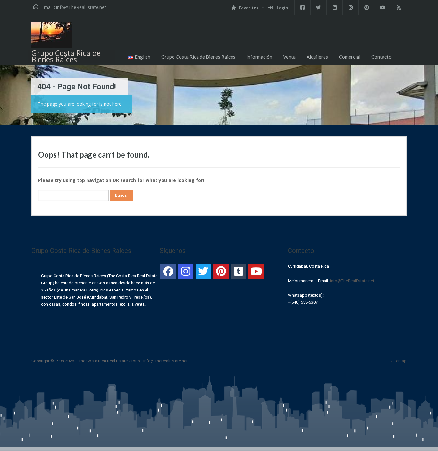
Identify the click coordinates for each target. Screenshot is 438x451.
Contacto (381, 57)
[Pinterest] (221, 271)
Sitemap (399, 361)
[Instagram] (185, 271)
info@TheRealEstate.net (81, 7)
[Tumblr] (238, 271)
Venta (289, 57)
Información (259, 57)
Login (282, 8)
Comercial (349, 57)
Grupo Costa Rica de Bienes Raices (198, 57)
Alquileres (317, 57)
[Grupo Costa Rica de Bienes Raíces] (51, 37)
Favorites (248, 8)
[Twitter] (203, 271)
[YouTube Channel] (256, 271)
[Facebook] (168, 271)
